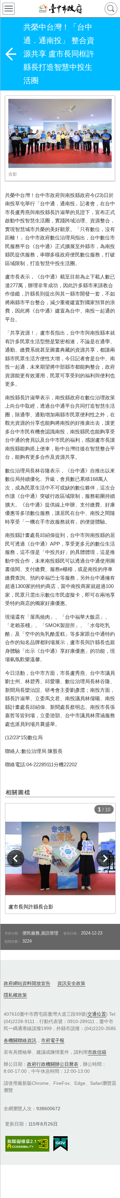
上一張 (15, 858)
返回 (10, 54)
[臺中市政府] (60, 9)
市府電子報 (52, 1040)
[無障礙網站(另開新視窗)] (27, 1144)
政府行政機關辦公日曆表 (52, 1064)
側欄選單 (9, 9)
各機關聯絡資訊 (20, 1040)
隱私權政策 (15, 995)
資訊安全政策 (71, 983)
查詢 (111, 8)
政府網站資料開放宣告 (27, 983)
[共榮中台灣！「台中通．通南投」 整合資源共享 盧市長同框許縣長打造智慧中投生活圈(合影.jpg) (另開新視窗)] (60, 133)
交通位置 (96, 1014)
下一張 (105, 858)
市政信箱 (97, 1052)
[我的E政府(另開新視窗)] (60, 1144)
